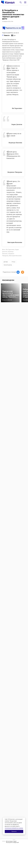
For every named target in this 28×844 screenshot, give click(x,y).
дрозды (6, 261)
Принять (14, 831)
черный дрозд (8, 265)
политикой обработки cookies (14, 828)
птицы (13, 261)
